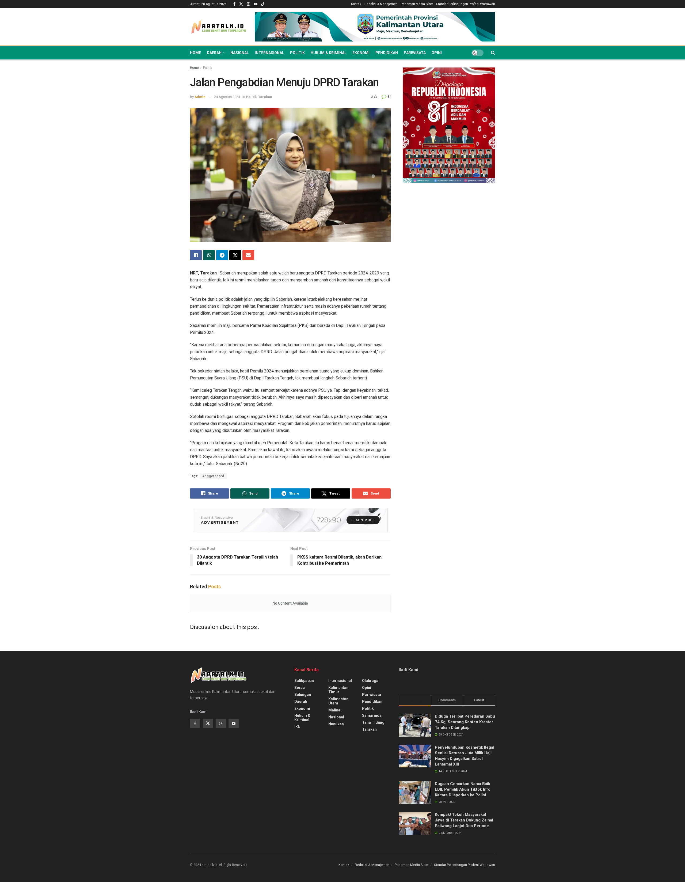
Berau (299, 687)
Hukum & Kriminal (329, 53)
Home (195, 53)
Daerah (214, 53)
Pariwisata (415, 53)
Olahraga (370, 681)
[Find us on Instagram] (248, 4)
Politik (297, 53)
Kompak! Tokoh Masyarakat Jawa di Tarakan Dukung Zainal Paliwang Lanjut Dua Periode (464, 820)
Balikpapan (304, 681)
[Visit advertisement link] (375, 27)
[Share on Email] (248, 255)
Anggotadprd (213, 476)
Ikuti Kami (408, 669)
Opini (437, 53)
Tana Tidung (373, 722)
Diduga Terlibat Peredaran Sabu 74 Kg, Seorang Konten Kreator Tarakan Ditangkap (465, 722)
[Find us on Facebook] (234, 4)
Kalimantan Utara (338, 701)
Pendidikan (386, 53)
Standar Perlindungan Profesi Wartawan (465, 4)
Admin (200, 97)
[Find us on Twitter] (241, 4)
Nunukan (336, 724)
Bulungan (302, 694)
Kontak (356, 4)
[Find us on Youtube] (255, 4)
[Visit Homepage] (218, 27)
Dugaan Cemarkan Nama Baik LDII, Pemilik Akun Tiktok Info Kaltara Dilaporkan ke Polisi (462, 789)
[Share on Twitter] (235, 255)
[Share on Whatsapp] (209, 255)
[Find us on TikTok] (262, 4)
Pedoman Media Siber (417, 4)
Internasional (269, 53)
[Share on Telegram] (222, 255)
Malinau (335, 710)
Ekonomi (361, 53)
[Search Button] (493, 52)
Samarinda (372, 715)
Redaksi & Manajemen (381, 4)
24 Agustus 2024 (227, 97)
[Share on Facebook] (196, 255)
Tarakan (265, 97)
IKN (297, 727)
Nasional (239, 53)
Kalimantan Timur (338, 689)
